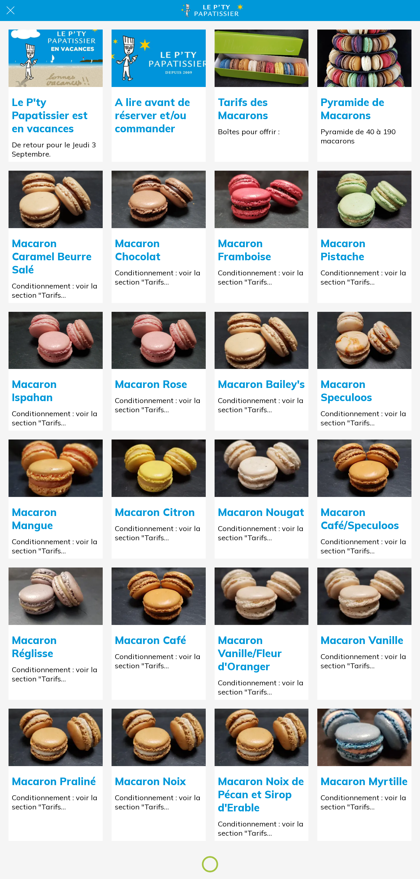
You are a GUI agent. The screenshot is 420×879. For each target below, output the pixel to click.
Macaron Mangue (34, 518)
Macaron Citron (155, 512)
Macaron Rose (151, 384)
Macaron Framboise (244, 250)
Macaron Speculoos (346, 390)
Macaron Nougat (261, 512)
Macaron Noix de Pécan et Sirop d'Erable (261, 794)
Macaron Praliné (54, 781)
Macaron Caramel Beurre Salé (52, 256)
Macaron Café (150, 640)
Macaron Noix (150, 781)
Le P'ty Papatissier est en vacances (50, 115)
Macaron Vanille (362, 640)
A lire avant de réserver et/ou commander (152, 115)
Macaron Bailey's (261, 384)
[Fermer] (10, 10)
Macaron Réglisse (34, 646)
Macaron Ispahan (34, 390)
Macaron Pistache (343, 250)
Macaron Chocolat (137, 250)
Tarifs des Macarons (243, 109)
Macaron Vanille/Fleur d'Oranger (250, 653)
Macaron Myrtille (364, 781)
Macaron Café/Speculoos (360, 518)
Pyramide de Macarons (352, 109)
